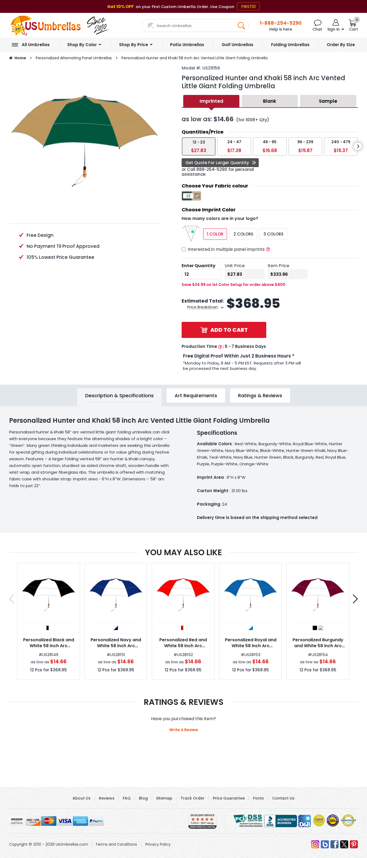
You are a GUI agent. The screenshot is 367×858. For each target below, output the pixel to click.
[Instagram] (315, 844)
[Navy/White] (115, 627)
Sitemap (164, 798)
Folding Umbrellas (290, 44)
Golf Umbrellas (237, 44)
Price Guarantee (229, 798)
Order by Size (341, 44)
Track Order (192, 798)
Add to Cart (229, 330)
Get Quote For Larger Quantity (217, 162)
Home (20, 58)
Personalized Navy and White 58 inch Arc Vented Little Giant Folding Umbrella (116, 643)
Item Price (278, 266)
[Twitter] (344, 844)
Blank (269, 101)
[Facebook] (334, 844)
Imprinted (211, 101)
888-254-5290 (211, 169)
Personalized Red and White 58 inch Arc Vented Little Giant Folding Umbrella (183, 643)
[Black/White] (48, 627)
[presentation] (358, 146)
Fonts (258, 798)
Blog (143, 798)
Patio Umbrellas (187, 44)
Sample (328, 101)
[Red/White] (183, 627)
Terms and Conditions (116, 844)
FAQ (127, 798)
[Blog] (325, 844)
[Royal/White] (250, 627)
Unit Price (235, 266)
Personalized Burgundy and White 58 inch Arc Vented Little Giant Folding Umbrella (318, 643)
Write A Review (183, 729)
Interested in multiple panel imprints (226, 249)
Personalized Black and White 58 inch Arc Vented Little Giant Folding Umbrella (48, 643)
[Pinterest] (354, 844)
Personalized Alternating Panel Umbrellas (74, 58)
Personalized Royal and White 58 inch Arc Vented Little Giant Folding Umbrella (250, 643)
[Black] (314, 627)
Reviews (106, 798)
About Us (82, 798)
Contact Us (283, 798)
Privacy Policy (158, 844)
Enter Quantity (198, 266)
